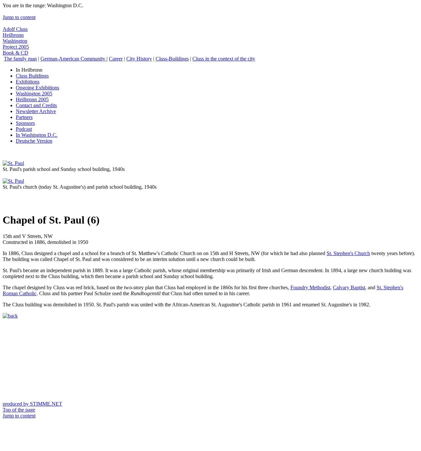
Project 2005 (16, 47)
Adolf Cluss (15, 29)
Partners (24, 117)
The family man (20, 58)
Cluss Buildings (32, 76)
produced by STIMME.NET (32, 404)
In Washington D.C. (37, 135)
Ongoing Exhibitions (37, 87)
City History (139, 58)
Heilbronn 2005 (32, 99)
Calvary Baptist (349, 287)
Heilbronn (13, 35)
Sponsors (25, 123)
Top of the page (19, 410)
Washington (15, 41)
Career (116, 58)
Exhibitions (27, 81)
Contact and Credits (36, 105)
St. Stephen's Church (348, 253)
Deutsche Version (34, 141)
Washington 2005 (34, 93)
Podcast (24, 129)
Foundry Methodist (310, 287)
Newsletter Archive (36, 111)
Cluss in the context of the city (223, 58)
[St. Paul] (13, 163)
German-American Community (73, 58)
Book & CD (15, 53)
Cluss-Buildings (172, 58)
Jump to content (19, 17)
